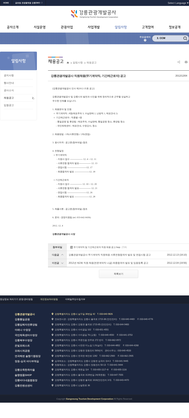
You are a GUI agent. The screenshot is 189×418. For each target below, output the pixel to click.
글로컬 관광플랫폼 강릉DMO (27, 3)
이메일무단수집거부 (75, 299)
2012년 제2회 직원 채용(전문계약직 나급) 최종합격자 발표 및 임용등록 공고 (108, 263)
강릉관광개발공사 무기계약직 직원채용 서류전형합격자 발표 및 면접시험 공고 (110, 255)
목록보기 (118, 274)
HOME (6, 3)
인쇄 (186, 62)
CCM (162, 38)
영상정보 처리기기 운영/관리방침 (16, 299)
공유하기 (179, 62)
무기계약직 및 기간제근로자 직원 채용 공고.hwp (100, 247)
